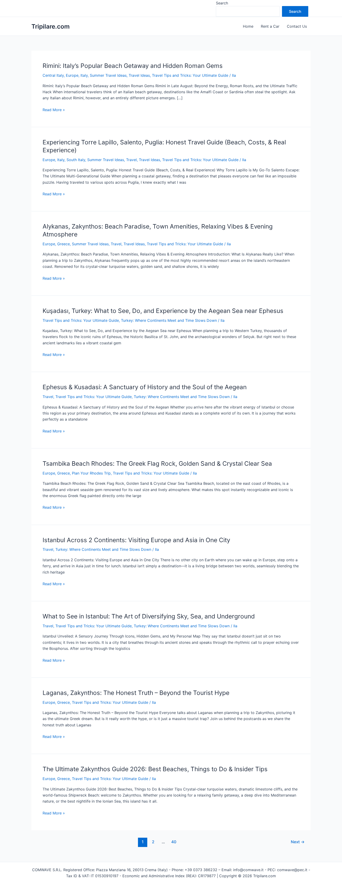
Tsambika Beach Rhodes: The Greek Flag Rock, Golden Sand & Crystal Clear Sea (157, 463)
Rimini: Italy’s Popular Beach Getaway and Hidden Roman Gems (133, 65)
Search (222, 3)
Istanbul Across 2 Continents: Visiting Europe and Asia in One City (136, 540)
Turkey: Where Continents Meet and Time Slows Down (169, 320)
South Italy (76, 159)
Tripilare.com (50, 26)
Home (248, 26)
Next (298, 841)
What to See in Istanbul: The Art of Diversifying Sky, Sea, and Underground (149, 616)
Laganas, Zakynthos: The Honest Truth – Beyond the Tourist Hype (136, 692)
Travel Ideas (139, 75)
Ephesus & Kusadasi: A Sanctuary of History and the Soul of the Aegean (145, 387)
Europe (72, 75)
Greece (63, 244)
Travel (131, 159)
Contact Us (297, 26)
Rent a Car (270, 26)
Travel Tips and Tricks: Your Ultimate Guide (190, 75)
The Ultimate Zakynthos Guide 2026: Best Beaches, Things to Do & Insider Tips (155, 769)
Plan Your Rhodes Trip (91, 473)
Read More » (54, 110)
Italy (84, 75)
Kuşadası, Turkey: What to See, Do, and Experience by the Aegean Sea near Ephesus (163, 310)
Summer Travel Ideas (108, 75)
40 (173, 841)
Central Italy (53, 75)
